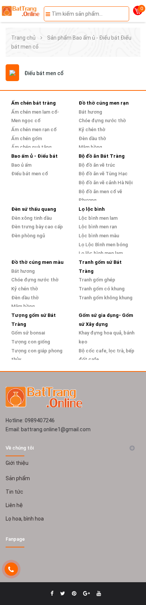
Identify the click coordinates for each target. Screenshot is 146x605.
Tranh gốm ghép (97, 280)
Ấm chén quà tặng (31, 147)
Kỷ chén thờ (92, 129)
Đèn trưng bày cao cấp (37, 226)
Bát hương (90, 112)
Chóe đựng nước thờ (102, 120)
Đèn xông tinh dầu (31, 218)
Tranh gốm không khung (106, 297)
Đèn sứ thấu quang (33, 209)
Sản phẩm (59, 38)
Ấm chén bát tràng (33, 103)
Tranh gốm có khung (102, 288)
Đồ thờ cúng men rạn (104, 103)
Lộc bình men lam (98, 218)
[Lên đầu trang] (127, 580)
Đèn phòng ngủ (28, 235)
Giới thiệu (17, 463)
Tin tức (14, 492)
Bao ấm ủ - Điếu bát (96, 38)
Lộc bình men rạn (98, 226)
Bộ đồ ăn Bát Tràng (102, 156)
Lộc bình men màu (99, 235)
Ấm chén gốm (26, 138)
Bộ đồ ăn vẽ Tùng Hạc (103, 173)
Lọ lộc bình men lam (101, 253)
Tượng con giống (30, 342)
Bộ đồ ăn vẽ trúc (97, 165)
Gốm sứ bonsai (28, 333)
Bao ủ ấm (21, 165)
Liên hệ (14, 505)
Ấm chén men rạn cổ (34, 129)
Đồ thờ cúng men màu (37, 262)
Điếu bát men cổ (29, 173)
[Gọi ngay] (11, 569)
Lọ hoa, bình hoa (25, 519)
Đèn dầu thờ (92, 138)
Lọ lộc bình (92, 209)
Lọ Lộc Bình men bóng (103, 244)
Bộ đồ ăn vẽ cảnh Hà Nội (106, 182)
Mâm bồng (90, 147)
